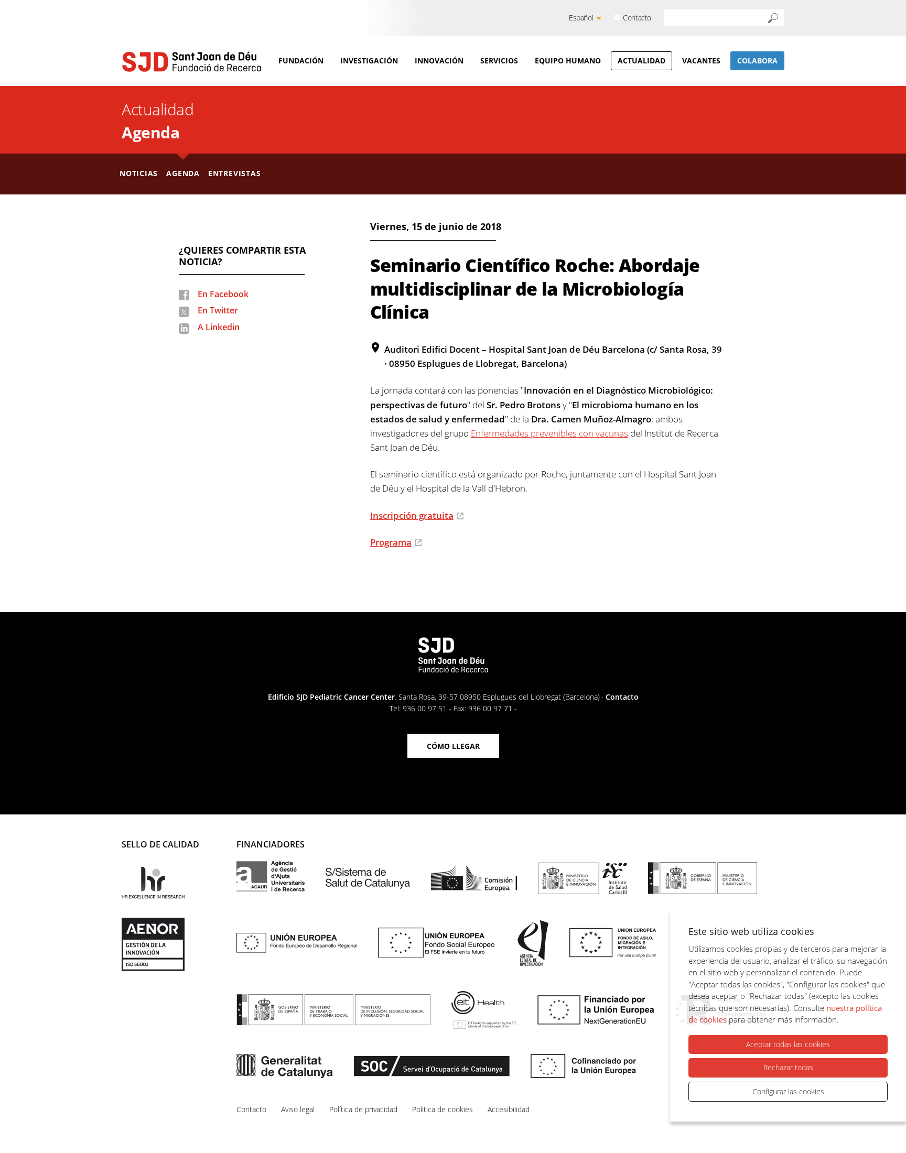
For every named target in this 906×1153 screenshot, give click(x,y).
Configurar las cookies (788, 1091)
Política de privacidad (363, 1109)
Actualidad (641, 61)
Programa (391, 542)
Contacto (637, 18)
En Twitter (218, 310)
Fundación (300, 61)
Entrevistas (234, 173)
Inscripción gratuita (412, 515)
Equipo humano (568, 61)
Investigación (369, 61)
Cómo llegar (453, 746)
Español (581, 18)
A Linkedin (219, 327)
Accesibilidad (509, 1109)
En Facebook (223, 294)
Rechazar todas (788, 1067)
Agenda (150, 132)
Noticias (139, 173)
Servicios (499, 61)
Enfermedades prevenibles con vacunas (549, 433)
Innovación (439, 61)
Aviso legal (298, 1109)
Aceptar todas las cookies (788, 1044)
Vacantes (701, 61)
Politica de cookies (442, 1109)
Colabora (757, 61)
